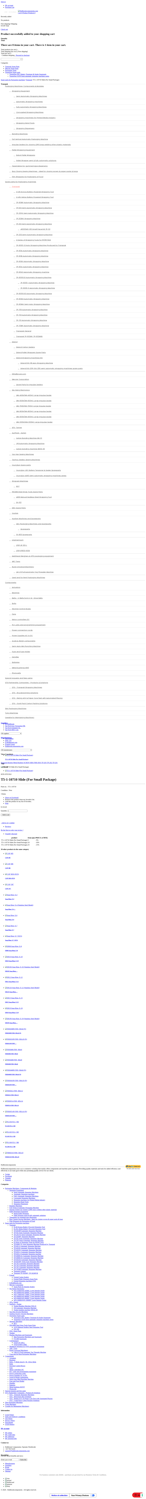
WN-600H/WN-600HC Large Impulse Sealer (34, 401)
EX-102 (18, 502)
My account (5, 1428)
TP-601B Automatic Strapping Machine (32, 256)
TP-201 (55, 763)
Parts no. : (4, 787)
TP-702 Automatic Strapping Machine (31, 315)
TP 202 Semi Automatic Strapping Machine (34, 224)
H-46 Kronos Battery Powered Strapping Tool (35, 192)
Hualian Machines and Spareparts (26, 519)
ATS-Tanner (9, 738)
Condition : (5, 790)
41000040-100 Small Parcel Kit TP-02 (35, 229)
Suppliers (4, 723)
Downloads (9, 1422)
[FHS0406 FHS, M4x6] (13, 1050)
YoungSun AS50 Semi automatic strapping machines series (29, 76)
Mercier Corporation (20, 379)
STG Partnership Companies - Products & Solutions (26, 683)
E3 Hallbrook (9, 724)
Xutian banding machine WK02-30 (30, 449)
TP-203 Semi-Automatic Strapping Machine (34, 235)
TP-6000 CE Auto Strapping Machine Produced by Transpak (41, 245)
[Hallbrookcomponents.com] (28, 11)
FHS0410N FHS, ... (10, 1085)
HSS (39, 763)
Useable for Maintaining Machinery (19, 717)
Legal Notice (9, 1415)
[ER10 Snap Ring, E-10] (14, 957)
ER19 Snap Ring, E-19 (12, 1012)
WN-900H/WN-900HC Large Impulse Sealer (34, 417)
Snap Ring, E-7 (9, 930)
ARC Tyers (16, 561)
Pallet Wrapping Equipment (23, 150)
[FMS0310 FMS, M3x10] (14, 1153)
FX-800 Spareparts (24, 535)
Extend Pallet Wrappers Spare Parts (31, 352)
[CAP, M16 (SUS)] (12, 874)
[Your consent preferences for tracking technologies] (142, 1495)
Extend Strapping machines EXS (29, 358)
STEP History (10, 1424)
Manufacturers (10, 1463)
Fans (14, 614)
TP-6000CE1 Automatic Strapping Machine (33, 277)
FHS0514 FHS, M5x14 (12, 1105)
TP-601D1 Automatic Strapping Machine (32, 261)
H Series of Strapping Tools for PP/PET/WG (33, 240)
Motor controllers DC (20, 619)
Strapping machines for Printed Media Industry (36, 118)
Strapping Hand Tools (25, 123)
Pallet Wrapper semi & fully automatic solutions (36, 160)
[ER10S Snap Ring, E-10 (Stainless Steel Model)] (22, 967)
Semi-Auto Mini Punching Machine (26, 646)
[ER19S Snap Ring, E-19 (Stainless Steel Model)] (22, 1019)
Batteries (16, 662)
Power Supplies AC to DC (22, 636)
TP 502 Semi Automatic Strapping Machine (34, 208)
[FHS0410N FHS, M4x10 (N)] (16, 1080)
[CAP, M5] (9, 853)
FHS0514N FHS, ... (10, 1116)
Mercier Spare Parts (11, 68)
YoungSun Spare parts (12, 72)
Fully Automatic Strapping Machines (31, 107)
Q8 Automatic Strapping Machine (30, 443)
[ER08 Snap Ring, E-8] (13, 946)
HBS (32, 763)
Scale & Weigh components (23, 641)
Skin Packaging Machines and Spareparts (33, 524)
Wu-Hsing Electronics (21, 390)
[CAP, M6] (9, 864)
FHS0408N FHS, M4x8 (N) (13, 1074)
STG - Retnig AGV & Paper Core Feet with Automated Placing (37, 698)
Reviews (8, 826)
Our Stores (8, 1419)
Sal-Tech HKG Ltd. (12, 730)
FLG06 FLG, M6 (10, 1146)
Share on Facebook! (12, 798)
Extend (15, 342)
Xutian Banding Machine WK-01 (29, 438)
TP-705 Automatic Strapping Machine (32, 310)
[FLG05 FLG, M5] (12, 1132)
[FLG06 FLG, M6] (12, 1142)
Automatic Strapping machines (29, 102)
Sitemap (8, 1471)
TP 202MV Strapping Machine (28, 219)
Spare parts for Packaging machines (13, 80)
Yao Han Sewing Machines (23, 454)
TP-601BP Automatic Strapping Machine (32, 202)
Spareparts (25, 529)
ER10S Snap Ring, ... (11, 971)
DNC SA (8, 740)
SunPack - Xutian (19, 433)
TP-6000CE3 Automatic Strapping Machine (34, 294)
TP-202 (49, 763)
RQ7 (17, 486)
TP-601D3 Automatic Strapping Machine (32, 299)
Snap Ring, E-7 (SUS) (11, 940)
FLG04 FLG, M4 (10, 1126)
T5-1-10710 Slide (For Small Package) (16, 759)
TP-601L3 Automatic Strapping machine (32, 272)
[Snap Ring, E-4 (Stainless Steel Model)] (19, 905)
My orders (8, 1433)
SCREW (27, 763)
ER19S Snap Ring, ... (11, 1023)
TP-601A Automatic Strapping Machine (32, 251)
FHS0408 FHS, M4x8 (11, 1064)
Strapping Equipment (21, 91)
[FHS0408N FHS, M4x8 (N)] (15, 1070)
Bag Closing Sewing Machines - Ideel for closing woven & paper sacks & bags (45, 171)
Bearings (15, 593)
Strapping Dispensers (25, 128)
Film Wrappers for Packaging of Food (27, 177)
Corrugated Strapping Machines (30, 112)
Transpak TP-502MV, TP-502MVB (29, 336)
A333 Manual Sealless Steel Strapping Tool (34, 497)
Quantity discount (11, 834)
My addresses (9, 1437)
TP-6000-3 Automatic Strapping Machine (37, 288)
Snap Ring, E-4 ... (10, 909)
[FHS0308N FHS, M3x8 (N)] (15, 1029)
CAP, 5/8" (8, 888)
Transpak (29, 80)
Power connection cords (22, 630)
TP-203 (44, 763)
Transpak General (23, 331)
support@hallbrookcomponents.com (17, 1451)
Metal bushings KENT (20, 668)
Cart (26, 13)
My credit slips (10, 1435)
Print (6, 803)
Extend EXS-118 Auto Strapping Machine (36, 363)
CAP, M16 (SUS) (10, 878)
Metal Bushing (18, 763)
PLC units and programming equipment (29, 625)
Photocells (16, 673)
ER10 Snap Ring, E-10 (12, 961)
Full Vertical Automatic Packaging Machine (30, 139)
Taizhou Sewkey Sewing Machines (26, 460)
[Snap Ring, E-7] (11, 926)
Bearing (10, 763)
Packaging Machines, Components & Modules (24, 86)
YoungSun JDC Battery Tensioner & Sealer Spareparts (27, 74)
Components (10, 582)
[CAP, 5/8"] (9, 884)
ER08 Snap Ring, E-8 (11, 950)
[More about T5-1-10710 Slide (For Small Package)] (19, 755)
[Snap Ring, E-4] (11, 895)
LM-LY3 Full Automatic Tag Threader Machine (35, 572)
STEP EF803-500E (23, 551)
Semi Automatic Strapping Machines (31, 96)
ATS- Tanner (17, 428)
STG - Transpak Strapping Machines (27, 687)
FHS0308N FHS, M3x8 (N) (13, 1033)
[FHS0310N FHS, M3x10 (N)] (16, 1039)
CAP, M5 (7, 857)
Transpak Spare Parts (12, 66)
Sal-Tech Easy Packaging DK (15, 726)
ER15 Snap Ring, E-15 (12, 1002)
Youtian (15, 513)
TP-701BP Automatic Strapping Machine (32, 326)
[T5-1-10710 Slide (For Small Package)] (19, 771)
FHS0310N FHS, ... (10, 1043)
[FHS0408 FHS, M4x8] (13, 1060)
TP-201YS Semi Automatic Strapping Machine (35, 213)
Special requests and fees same (18, 678)
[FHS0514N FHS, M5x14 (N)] (16, 1111)
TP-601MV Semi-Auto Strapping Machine (33, 304)
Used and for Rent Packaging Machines (28, 577)
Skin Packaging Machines (15, 708)
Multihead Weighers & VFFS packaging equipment (33, 556)
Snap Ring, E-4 (9, 899)
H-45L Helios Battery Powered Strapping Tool (35, 197)
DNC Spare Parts (19, 508)
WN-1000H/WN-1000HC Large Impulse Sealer (34, 422)
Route (7, 1467)
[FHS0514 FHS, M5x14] (14, 1101)
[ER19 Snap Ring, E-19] (14, 1008)
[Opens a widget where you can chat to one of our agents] (138, 1495)
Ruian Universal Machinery (23, 567)
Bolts (14, 603)
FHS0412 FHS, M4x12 (12, 1095)
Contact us (8, 1469)
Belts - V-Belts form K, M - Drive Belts (27, 598)
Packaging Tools (10, 70)
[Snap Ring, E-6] (11, 915)
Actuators (16, 587)
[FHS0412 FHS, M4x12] (14, 1091)
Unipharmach (18, 540)
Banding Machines (20, 134)
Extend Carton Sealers (25, 347)
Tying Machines (11, 713)
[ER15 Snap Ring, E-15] (14, 998)
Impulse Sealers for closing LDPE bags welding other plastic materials (41, 145)
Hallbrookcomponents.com (14, 746)
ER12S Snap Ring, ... (11, 992)
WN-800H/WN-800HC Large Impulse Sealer (34, 411)
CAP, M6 (7, 868)
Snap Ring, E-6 (9, 919)
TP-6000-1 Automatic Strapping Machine (37, 283)
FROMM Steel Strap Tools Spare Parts (27, 492)
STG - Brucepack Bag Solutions (25, 693)
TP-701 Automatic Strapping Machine (31, 320)
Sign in (3, 2)
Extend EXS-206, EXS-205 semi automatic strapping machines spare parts (51, 368)
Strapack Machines (20, 481)
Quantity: (4, 811)
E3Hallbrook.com (19, 374)
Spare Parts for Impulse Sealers (29, 385)
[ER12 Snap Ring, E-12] (14, 977)
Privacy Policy (10, 1420)
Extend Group (10, 744)
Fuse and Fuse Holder (21, 652)
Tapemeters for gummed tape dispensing (30, 166)
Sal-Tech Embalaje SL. (13, 728)
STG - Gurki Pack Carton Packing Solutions (30, 703)
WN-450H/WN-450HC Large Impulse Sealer (34, 395)
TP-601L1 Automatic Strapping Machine (32, 267)
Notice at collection (60, 1495)
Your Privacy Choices (80, 1495)
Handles (15, 657)
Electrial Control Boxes (21, 609)
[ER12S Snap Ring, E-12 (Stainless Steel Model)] (22, 988)
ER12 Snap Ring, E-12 (12, 981)
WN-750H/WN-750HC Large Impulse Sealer (33, 406)
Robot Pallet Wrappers (25, 155)
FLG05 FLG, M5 (10, 1136)
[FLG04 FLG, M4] (12, 1122)
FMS (36, 763)
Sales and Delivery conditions (15, 1417)
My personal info (11, 1438)
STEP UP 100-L (21, 545)
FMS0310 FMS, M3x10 (12, 1157)
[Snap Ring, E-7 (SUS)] (13, 936)
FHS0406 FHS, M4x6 (11, 1054)
